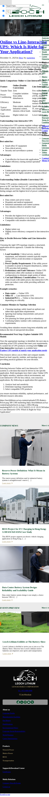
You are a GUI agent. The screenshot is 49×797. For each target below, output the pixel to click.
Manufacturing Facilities (11, 717)
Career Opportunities (10, 738)
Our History (7, 720)
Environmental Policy (10, 728)
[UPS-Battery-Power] (24, 35)
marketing (31, 58)
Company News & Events (12, 783)
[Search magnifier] (8, 12)
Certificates (7, 772)
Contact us (6, 787)
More (44, 426)
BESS (5, 757)
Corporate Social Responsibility (14, 731)
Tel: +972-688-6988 (25, 691)
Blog (21, 58)
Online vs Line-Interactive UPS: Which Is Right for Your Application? (23, 47)
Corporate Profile (9, 713)
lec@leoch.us (26, 694)
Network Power (8, 750)
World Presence (8, 735)
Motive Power (8, 753)
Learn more (6, 483)
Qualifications (8, 724)
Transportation (8, 761)
